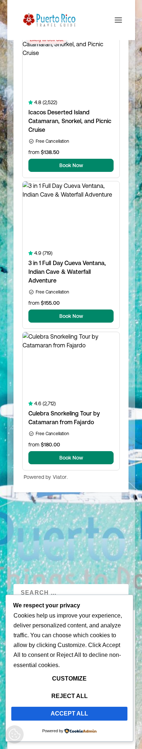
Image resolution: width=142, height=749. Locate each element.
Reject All (69, 696)
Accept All (69, 713)
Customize (69, 678)
